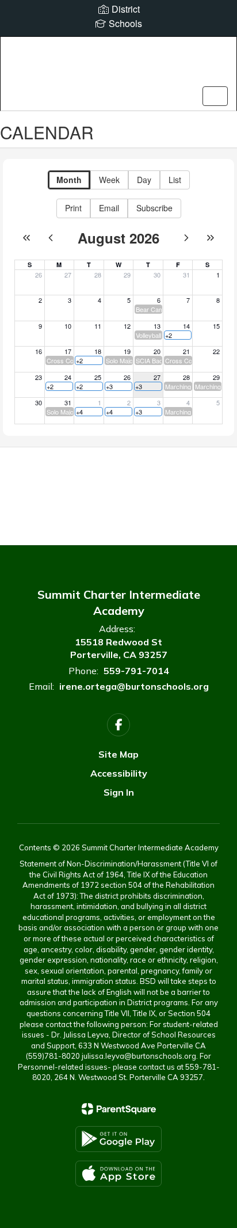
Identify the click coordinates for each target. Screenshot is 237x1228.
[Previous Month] (51, 237)
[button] (148, 309)
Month (69, 179)
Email (109, 208)
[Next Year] (210, 237)
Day (144, 179)
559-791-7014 (136, 670)
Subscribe (154, 208)
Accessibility (118, 773)
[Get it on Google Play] (118, 1139)
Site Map (118, 754)
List (175, 179)
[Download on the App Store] (118, 1174)
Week (109, 179)
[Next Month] (186, 237)
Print (73, 208)
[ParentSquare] (119, 1108)
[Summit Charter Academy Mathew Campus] (118, 65)
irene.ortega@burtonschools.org (134, 686)
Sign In (119, 792)
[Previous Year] (26, 237)
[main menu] (215, 96)
